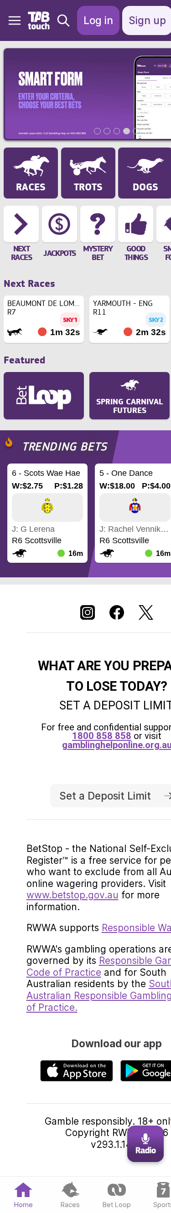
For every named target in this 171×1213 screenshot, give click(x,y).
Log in (98, 20)
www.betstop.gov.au (72, 895)
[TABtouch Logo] (39, 20)
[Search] (63, 20)
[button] (11, 20)
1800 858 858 (101, 735)
